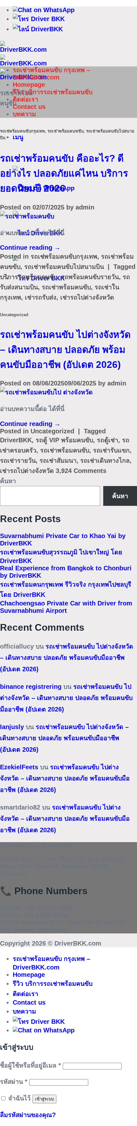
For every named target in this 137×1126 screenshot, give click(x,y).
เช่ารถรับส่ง (40, 297)
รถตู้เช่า (107, 440)
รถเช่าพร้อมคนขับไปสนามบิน (64, 266)
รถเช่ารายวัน (18, 460)
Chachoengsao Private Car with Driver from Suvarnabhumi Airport (66, 607)
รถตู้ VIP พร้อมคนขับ (64, 440)
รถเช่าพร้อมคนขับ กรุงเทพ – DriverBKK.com (51, 73)
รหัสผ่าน (13, 1081)
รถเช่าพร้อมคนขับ (66, 287)
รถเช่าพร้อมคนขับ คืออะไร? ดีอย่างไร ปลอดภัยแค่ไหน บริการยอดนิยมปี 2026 (64, 173)
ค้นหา (8, 480)
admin (85, 207)
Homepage (29, 84)
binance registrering (30, 686)
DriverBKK (16, 440)
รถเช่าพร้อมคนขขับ (65, 131)
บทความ (24, 114)
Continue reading (30, 247)
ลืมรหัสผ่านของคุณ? (28, 1114)
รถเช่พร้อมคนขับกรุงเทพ (22, 131)
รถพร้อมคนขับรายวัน (90, 276)
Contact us (29, 106)
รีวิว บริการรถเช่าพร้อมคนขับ (52, 91)
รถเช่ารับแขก (111, 450)
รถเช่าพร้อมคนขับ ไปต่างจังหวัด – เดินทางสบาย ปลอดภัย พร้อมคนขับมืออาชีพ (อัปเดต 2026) (65, 349)
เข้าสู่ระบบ (44, 1099)
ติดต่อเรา (25, 99)
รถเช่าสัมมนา (58, 460)
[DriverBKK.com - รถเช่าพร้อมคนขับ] (23, 63)
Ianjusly (12, 726)
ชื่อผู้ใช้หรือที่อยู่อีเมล (30, 1065)
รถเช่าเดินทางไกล (105, 460)
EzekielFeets (19, 767)
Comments (81, 470)
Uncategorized (14, 314)
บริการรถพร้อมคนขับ (28, 276)
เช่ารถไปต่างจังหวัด (87, 297)
